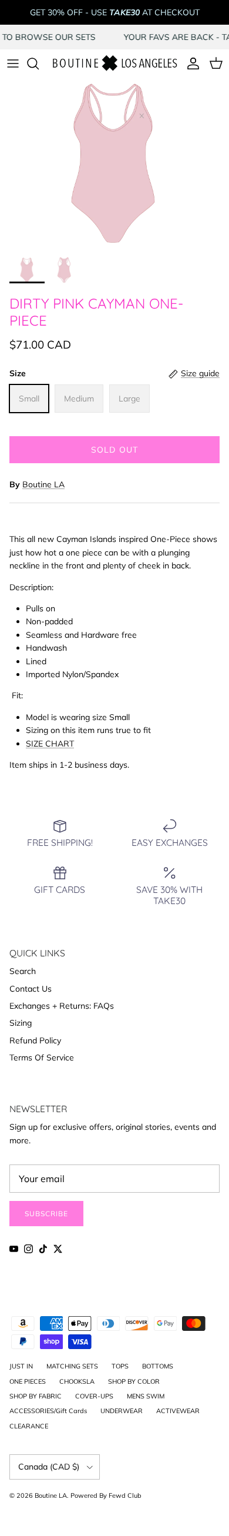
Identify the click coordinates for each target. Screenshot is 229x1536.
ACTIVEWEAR (178, 1411)
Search (22, 971)
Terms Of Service (41, 1057)
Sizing (20, 1023)
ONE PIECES (27, 1381)
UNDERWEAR (121, 1411)
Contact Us (30, 988)
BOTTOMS (157, 1366)
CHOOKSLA (77, 1381)
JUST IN (21, 1366)
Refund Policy (35, 1040)
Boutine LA (43, 484)
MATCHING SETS (72, 1366)
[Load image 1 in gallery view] (114, 165)
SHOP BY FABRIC (35, 1396)
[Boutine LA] (114, 63)
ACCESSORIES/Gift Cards (48, 1411)
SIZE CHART (50, 743)
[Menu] (13, 63)
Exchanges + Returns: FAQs (61, 1005)
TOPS (120, 1366)
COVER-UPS (94, 1396)
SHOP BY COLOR (134, 1381)
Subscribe (46, 1213)
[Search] (39, 63)
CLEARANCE (28, 1426)
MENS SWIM (145, 1396)
